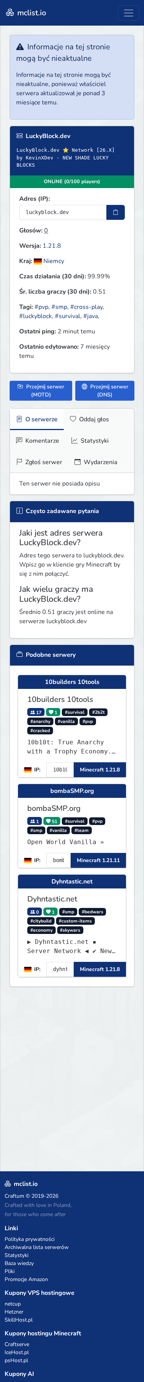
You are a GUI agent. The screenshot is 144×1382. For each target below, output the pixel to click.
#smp (59, 307)
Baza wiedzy (19, 1263)
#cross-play (86, 307)
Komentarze (41, 441)
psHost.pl (16, 1360)
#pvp (41, 307)
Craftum (14, 1196)
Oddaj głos (93, 419)
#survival (67, 316)
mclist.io (30, 13)
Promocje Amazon (26, 1279)
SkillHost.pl (19, 1320)
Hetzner (14, 1311)
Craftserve (17, 1344)
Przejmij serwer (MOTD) (44, 390)
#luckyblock (35, 316)
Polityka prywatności (30, 1239)
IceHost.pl (17, 1352)
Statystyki (94, 441)
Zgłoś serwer (43, 462)
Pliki (10, 1271)
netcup (13, 1303)
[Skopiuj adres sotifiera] (115, 212)
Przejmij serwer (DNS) (108, 390)
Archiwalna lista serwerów (37, 1247)
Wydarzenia (100, 462)
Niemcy (53, 261)
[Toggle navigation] (128, 13)
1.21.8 (52, 246)
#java (90, 316)
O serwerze (41, 419)
